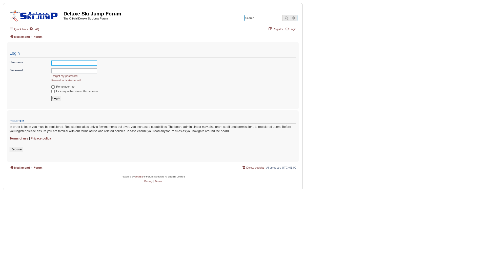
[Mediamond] (35, 15)
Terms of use (19, 138)
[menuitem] (34, 29)
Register (16, 149)
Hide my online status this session (76, 91)
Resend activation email (65, 80)
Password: (17, 70)
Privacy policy (41, 138)
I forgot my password (64, 75)
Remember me (64, 86)
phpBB (139, 176)
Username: (17, 62)
